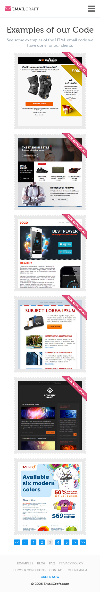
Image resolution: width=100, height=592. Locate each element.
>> (83, 542)
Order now (50, 577)
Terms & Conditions (29, 570)
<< (17, 542)
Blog (41, 563)
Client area (77, 570)
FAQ (52, 563)
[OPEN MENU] (91, 9)
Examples (25, 563)
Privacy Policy (71, 563)
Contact (56, 570)
